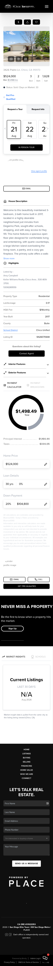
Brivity (24, 958)
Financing (26, 766)
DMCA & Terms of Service (28, 962)
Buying (26, 758)
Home (26, 749)
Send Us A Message (26, 863)
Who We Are (26, 774)
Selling (26, 762)
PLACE (26, 930)
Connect (26, 778)
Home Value (26, 770)
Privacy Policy (9, 962)
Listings (26, 753)
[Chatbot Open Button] (45, 958)
